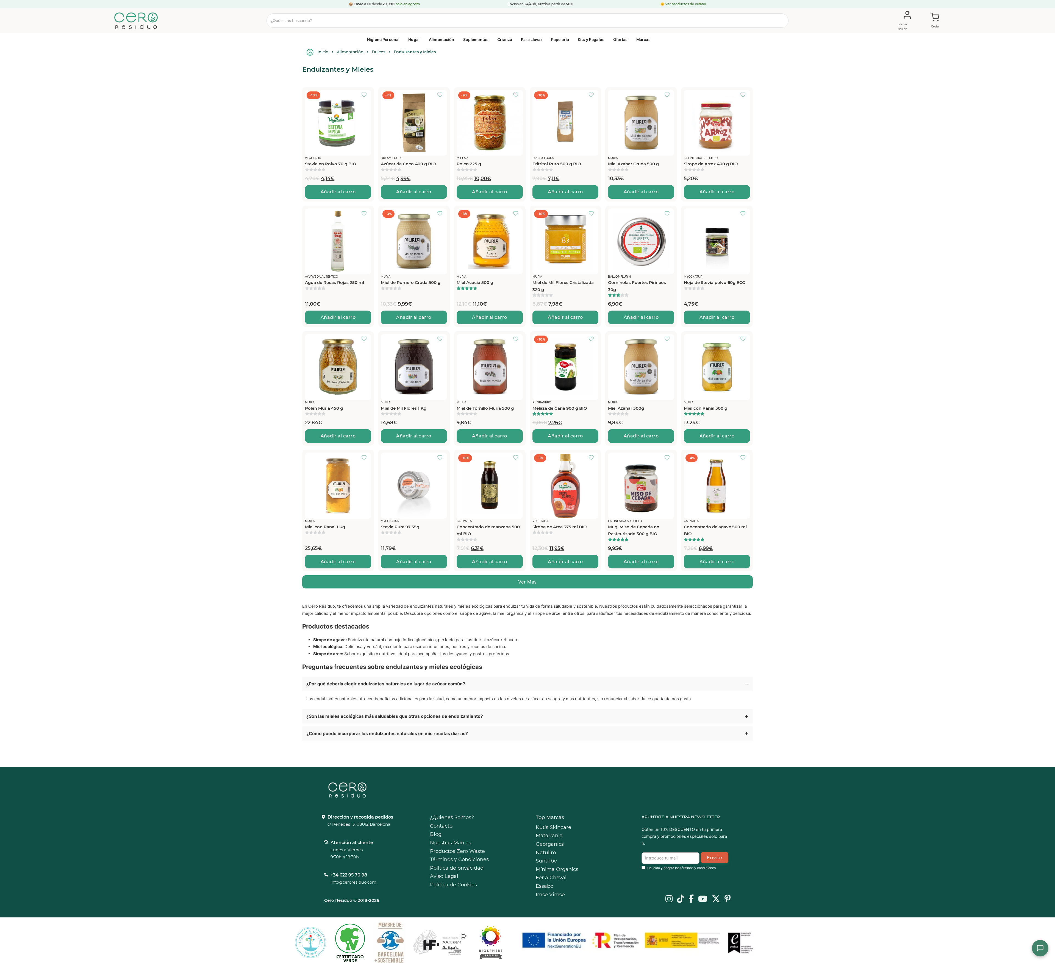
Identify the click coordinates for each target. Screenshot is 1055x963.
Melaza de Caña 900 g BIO (559, 408)
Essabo (544, 886)
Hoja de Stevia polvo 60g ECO (715, 282)
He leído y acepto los (681, 868)
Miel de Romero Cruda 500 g (410, 282)
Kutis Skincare (553, 827)
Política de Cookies (453, 885)
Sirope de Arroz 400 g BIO (711, 163)
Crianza (504, 39)
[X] (716, 899)
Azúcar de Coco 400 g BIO (408, 163)
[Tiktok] (680, 899)
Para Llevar (531, 39)
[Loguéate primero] (366, 95)
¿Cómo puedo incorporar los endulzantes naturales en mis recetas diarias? (387, 733)
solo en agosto (408, 4)
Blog (436, 834)
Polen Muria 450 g (324, 408)
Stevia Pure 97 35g (400, 526)
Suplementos (476, 39)
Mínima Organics (557, 869)
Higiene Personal (383, 39)
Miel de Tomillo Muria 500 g (485, 408)
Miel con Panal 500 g (705, 408)
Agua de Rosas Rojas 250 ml (334, 282)
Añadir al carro (338, 191)
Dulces (378, 51)
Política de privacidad (457, 868)
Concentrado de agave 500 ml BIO (715, 530)
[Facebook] (691, 899)
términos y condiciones (698, 868)
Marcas (643, 39)
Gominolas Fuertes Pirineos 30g (637, 286)
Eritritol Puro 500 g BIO (556, 163)
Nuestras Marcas (450, 843)
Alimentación (441, 39)
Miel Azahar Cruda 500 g (633, 163)
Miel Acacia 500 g (475, 282)
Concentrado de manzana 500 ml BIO (488, 530)
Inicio (323, 51)
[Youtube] (702, 899)
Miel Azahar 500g (626, 408)
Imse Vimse (550, 895)
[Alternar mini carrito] (935, 21)
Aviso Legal (444, 876)
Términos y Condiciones (459, 859)
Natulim (546, 853)
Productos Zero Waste (457, 851)
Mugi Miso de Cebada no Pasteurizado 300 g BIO (633, 530)
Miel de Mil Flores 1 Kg (403, 408)
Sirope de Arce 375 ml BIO (559, 526)
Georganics (550, 844)
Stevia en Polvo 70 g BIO (330, 163)
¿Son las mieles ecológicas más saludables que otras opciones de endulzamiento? (394, 716)
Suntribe (546, 861)
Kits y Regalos (591, 39)
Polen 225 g (469, 163)
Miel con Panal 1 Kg (325, 526)
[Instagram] (669, 899)
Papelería (560, 39)
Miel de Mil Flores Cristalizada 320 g (563, 286)
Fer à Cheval (551, 878)
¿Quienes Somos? (452, 817)
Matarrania (549, 836)
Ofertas (620, 39)
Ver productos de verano (685, 4)
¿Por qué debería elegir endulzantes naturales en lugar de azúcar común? (385, 683)
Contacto (441, 826)
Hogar (414, 39)
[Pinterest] (727, 899)
